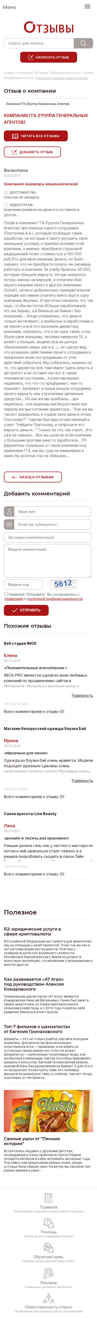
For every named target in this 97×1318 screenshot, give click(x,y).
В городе (41, 73)
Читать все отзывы (40, 136)
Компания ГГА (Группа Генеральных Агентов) (37, 104)
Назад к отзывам (36, 477)
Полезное (20, 912)
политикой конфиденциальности (55, 599)
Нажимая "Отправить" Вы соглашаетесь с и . (44, 596)
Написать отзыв (52, 57)
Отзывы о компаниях (18, 73)
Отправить (30, 610)
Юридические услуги (65, 73)
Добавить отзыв (36, 152)
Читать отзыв (16, 704)
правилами (13, 599)
